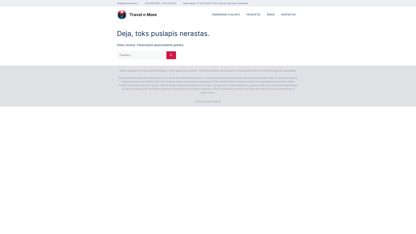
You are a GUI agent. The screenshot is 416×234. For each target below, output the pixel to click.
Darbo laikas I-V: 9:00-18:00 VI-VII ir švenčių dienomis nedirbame (215, 3)
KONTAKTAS (288, 14)
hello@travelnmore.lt (127, 3)
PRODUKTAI (253, 14)
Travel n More (143, 14)
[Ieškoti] (171, 55)
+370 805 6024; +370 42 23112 (160, 3)
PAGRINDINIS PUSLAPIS (226, 14)
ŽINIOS (271, 14)
